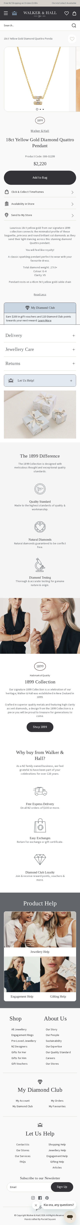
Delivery (13, 335)
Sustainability (54, 1041)
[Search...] (74, 25)
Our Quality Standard (58, 1052)
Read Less (40, 295)
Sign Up (62, 1187)
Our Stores (52, 1064)
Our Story (51, 1029)
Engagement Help (57, 1156)
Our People (52, 1035)
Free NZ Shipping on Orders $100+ (21, 3)
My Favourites (57, 1106)
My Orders (57, 1101)
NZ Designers (19, 1047)
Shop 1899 (40, 727)
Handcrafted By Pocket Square (40, 1219)
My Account (23, 1101)
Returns (12, 363)
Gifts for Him (18, 1058)
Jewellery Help (57, 1150)
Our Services (22, 1156)
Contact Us (22, 1145)
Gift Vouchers (19, 1064)
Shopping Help (57, 1145)
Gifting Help (57, 1162)
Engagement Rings (22, 1035)
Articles (57, 1168)
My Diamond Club (23, 1106)
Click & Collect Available (64, 3)
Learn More (44, 321)
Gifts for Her (18, 1052)
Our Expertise (54, 1047)
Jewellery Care (19, 349)
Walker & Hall (40, 131)
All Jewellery (19, 1029)
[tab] (37, 109)
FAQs (23, 1162)
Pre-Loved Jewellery (23, 1041)
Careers (50, 1058)
